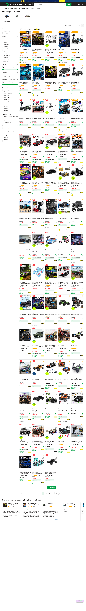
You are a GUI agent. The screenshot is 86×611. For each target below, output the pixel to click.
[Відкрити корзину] (82, 4)
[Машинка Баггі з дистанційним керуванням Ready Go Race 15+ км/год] (25, 106)
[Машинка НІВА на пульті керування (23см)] (77, 206)
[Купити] (30, 55)
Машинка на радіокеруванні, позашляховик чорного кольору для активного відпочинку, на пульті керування (37, 409)
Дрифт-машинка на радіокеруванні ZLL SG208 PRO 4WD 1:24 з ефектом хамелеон (38, 250)
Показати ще (5, 61)
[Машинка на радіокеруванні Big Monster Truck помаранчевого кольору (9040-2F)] (64, 398)
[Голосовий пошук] (64, 4)
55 (59, 493)
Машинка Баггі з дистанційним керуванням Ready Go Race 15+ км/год (25, 118)
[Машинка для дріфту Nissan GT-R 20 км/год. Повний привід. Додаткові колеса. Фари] (38, 141)
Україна (6, 110)
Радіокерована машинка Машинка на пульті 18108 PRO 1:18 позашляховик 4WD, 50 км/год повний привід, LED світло (37, 442)
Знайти (68, 4)
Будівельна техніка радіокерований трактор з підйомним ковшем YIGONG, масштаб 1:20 (64, 183)
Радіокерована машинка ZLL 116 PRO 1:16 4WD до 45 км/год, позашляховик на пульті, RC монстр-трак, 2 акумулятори (51, 83)
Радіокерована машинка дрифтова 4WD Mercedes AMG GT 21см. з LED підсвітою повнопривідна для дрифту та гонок (38, 314)
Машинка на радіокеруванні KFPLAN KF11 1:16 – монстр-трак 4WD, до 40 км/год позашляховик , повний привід (76, 314)
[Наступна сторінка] (81, 493)
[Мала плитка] (82, 25)
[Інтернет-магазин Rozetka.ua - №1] (14, 4)
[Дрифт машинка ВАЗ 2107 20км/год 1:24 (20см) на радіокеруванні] (51, 172)
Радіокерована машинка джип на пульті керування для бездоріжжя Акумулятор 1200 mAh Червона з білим (51, 152)
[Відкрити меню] (3, 4)
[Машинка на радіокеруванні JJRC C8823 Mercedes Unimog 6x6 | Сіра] (25, 431)
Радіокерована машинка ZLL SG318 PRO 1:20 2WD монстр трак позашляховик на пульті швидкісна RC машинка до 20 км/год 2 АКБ (25, 218)
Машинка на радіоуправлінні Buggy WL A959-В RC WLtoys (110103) (77, 346)
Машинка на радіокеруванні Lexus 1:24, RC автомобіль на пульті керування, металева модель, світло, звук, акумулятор (77, 409)
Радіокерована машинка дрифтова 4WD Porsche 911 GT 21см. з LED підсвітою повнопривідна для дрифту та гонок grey (77, 250)
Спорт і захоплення (8, 8)
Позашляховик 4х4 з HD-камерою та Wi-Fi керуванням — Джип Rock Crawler (25, 250)
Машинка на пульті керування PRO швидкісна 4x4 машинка (25, 152)
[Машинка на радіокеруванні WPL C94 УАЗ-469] (38, 335)
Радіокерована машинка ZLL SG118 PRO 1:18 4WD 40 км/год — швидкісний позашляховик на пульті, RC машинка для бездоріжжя (50, 409)
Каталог (29, 4)
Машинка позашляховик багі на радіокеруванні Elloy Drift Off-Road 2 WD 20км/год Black (51, 473)
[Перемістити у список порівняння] (30, 35)
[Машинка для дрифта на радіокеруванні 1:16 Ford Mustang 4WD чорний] (51, 367)
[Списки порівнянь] (78, 4)
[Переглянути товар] (59, 47)
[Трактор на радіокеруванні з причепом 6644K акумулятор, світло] (77, 272)
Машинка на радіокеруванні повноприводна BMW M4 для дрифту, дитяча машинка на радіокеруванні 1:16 (51, 218)
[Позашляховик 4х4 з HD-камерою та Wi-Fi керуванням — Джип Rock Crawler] (25, 239)
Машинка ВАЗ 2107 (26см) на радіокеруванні (64, 83)
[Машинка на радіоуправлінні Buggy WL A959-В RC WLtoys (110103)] (77, 335)
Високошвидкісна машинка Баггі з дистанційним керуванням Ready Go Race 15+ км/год (77, 50)
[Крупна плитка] (80, 25)
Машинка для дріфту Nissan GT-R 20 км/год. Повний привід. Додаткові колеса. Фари (38, 152)
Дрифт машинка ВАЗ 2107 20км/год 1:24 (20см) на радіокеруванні (51, 183)
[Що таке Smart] (39, 29)
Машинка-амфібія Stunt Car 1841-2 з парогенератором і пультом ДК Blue (37, 283)
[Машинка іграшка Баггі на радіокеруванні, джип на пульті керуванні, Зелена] (77, 367)
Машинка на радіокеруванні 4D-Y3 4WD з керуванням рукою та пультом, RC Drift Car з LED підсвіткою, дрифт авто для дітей (25, 346)
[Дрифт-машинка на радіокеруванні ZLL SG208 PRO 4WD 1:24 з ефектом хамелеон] (38, 239)
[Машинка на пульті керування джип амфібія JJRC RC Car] (25, 302)
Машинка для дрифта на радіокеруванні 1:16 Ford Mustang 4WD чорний (50, 379)
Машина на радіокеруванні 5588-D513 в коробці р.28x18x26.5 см (64, 250)
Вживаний (6, 141)
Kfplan (6, 46)
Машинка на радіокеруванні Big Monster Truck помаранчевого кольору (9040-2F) (63, 409)
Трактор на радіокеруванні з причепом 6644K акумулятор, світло (77, 283)
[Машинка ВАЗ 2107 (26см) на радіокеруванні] (64, 72)
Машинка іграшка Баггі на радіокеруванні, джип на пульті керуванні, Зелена (77, 379)
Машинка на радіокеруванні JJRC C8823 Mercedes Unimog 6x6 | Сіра (24, 442)
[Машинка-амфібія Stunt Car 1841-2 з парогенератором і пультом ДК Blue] (38, 272)
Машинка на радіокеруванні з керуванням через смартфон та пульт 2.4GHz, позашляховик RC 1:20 (64, 346)
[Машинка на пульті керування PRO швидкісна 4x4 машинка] (25, 141)
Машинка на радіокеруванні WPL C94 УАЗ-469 (37, 346)
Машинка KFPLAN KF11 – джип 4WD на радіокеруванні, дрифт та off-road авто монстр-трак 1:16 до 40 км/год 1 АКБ (38, 183)
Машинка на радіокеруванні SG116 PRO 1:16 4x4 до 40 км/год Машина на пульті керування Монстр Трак (25, 283)
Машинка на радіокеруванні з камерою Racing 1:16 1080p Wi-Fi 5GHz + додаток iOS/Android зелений (64, 314)
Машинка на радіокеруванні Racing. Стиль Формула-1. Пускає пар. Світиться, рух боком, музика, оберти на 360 (38, 473)
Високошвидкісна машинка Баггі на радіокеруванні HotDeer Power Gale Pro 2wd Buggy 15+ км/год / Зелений (77, 83)
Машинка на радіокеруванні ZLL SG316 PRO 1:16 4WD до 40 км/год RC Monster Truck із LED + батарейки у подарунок (25, 409)
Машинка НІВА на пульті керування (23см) (76, 218)
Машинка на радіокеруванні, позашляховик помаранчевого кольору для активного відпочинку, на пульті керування (38, 379)
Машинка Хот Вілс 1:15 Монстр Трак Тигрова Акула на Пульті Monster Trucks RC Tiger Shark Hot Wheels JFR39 (64, 379)
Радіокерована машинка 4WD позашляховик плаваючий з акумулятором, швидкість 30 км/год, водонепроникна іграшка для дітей (64, 218)
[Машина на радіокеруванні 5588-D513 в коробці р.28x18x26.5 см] (64, 239)
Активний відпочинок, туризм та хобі (22, 8)
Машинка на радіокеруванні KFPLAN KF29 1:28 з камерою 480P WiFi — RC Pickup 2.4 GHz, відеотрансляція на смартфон (77, 183)
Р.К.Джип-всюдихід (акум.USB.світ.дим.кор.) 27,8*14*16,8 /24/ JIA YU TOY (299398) (50, 442)
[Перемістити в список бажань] (30, 32)
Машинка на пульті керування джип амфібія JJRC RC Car (24, 314)
